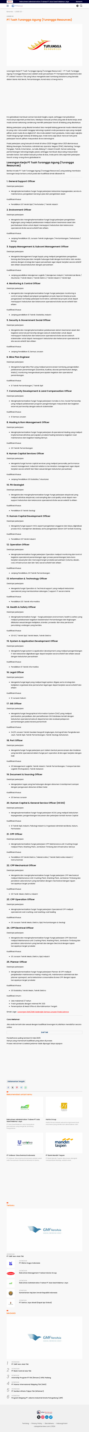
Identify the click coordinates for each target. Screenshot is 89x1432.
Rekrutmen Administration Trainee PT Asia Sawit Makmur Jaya (32, 2)
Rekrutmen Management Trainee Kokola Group (38, 1273)
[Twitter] (38, 1417)
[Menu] (8, 6)
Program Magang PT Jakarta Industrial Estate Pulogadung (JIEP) (37, 1398)
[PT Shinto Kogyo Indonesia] (11, 1264)
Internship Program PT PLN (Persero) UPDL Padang (31, 1378)
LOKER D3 (10, 16)
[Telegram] (51, 1417)
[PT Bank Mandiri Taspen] (64, 1143)
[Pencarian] (81, 6)
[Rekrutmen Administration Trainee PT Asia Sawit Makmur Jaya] (25, 1107)
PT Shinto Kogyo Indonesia (29, 1263)
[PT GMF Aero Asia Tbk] (44, 1230)
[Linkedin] (47, 1417)
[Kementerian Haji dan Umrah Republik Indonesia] (11, 1293)
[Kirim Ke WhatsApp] (25, 1087)
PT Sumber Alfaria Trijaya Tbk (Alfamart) (28, 1391)
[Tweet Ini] (12, 1087)
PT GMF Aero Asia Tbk (15, 1256)
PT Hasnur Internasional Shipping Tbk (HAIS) (29, 1384)
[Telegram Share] (21, 1087)
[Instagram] (42, 1417)
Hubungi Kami (61, 1423)
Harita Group (51, 1119)
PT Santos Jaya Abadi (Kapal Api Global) (35, 1303)
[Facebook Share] (8, 1087)
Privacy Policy (36, 1423)
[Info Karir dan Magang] (17, 6)
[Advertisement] (44, 98)
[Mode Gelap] (77, 6)
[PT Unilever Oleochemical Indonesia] (25, 1143)
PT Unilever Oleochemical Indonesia (21, 1155)
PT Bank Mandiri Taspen (55, 1155)
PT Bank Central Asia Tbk (21, 1371)
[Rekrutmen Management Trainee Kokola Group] (11, 1273)
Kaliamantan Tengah (16, 1081)
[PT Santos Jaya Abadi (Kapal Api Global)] (11, 1303)
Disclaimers (49, 1423)
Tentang (25, 1423)
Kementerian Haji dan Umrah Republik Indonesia (38, 1293)
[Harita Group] (64, 1107)
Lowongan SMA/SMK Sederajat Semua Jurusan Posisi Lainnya (43, 1012)
